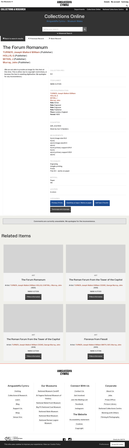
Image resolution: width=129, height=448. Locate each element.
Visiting (17, 391)
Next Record (55, 39)
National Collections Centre (113, 9)
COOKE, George (106, 285)
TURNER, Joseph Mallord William (21, 52)
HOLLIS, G (8, 55)
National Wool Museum (48, 416)
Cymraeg (124, 2)
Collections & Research (13, 9)
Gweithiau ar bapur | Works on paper (79, 203)
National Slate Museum (48, 411)
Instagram (79, 408)
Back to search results (13, 39)
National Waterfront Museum (48, 403)
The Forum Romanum (33, 279)
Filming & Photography (110, 417)
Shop (18, 413)
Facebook (79, 404)
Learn (17, 400)
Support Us (17, 408)
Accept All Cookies (117, 444)
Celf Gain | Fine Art (101, 203)
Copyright (79, 428)
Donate (107, 2)
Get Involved (79, 395)
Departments (79, 9)
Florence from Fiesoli (95, 339)
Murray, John (10, 62)
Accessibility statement (79, 420)
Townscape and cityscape (60, 209)
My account (115, 2)
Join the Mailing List (79, 400)
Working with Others (110, 413)
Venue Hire (17, 417)
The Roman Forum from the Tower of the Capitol (95, 279)
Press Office (110, 400)
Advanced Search (65, 33)
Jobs (110, 395)
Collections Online (93, 9)
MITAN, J (8, 59)
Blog (17, 404)
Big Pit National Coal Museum (48, 407)
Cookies (79, 424)
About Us (110, 391)
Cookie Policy (55, 444)
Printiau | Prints (57, 203)
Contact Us (79, 391)
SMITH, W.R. (106, 345)
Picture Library (110, 404)
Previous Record (37, 39)
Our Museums (6, 2)
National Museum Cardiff (48, 391)
